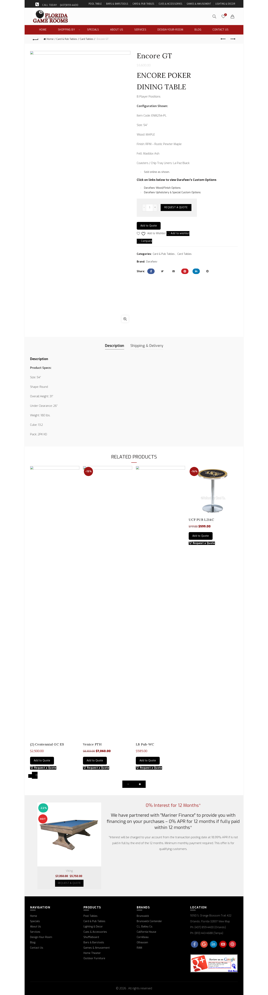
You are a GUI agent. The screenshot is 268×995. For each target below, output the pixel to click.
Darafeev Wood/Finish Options (162, 188)
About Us (116, 29)
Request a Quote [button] (45, 768)
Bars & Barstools (117, 3)
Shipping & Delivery (146, 345)
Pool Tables (90, 916)
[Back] (35, 39)
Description (114, 345)
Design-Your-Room (170, 29)
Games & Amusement (199, 3)
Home (43, 29)
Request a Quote (176, 207)
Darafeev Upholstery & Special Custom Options (172, 192)
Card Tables (86, 39)
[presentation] (30, 776)
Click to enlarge (125, 318)
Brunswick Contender (149, 921)
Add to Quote (148, 225)
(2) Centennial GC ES (47, 744)
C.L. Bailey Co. (145, 926)
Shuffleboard (91, 937)
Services (140, 29)
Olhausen (142, 942)
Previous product (223, 39)
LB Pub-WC (145, 744)
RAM (139, 948)
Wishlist (225, 15)
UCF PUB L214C (201, 520)
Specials (93, 29)
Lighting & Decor (225, 3)
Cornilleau (143, 937)
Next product (232, 39)
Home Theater (92, 953)
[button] (128, 784)
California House (146, 932)
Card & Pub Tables (143, 3)
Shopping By (66, 29)
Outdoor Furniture (94, 958)
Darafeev (151, 261)
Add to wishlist (180, 233)
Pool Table (95, 3)
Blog (198, 29)
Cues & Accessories (170, 3)
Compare (146, 241)
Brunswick (143, 916)
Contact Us (220, 29)
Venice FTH (92, 744)
